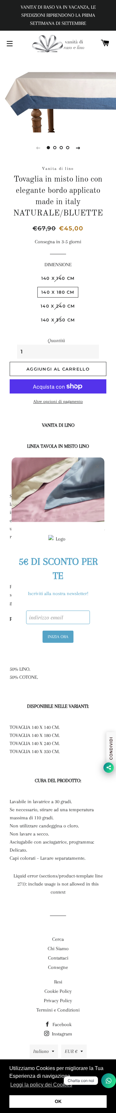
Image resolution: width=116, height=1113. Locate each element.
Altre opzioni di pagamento (58, 401)
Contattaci (58, 958)
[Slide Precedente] (38, 148)
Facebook (61, 1024)
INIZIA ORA (58, 636)
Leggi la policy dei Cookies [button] (41, 1084)
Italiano (41, 1051)
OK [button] (58, 1101)
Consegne (58, 967)
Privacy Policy (58, 1000)
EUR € (71, 1051)
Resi (58, 982)
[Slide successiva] (78, 148)
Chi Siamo (58, 948)
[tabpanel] (58, 93)
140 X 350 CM (58, 319)
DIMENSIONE (58, 265)
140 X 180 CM (57, 292)
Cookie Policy (58, 991)
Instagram (61, 1034)
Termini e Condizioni (58, 1010)
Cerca (58, 939)
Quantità (56, 340)
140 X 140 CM (58, 278)
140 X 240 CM (58, 306)
